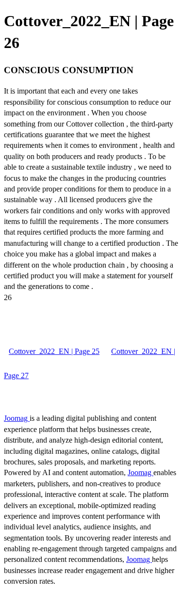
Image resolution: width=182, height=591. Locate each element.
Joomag (17, 418)
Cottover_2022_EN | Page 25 (54, 351)
